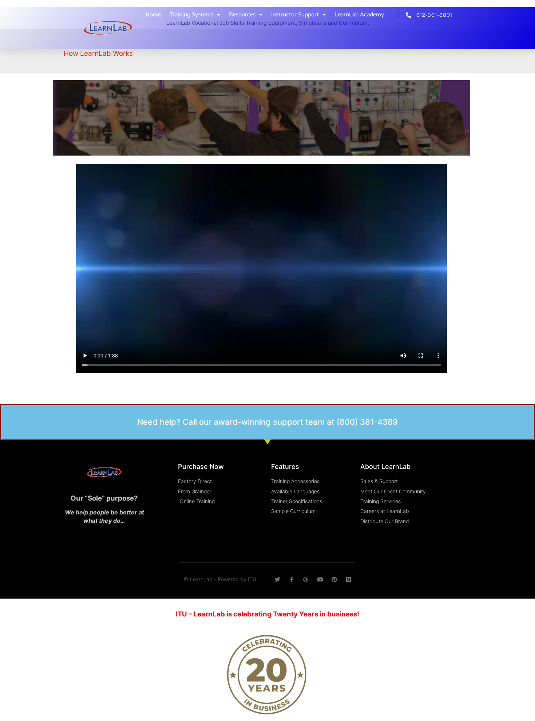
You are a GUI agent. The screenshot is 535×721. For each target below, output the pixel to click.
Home (153, 14)
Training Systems (191, 14)
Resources (242, 14)
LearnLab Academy (359, 14)
